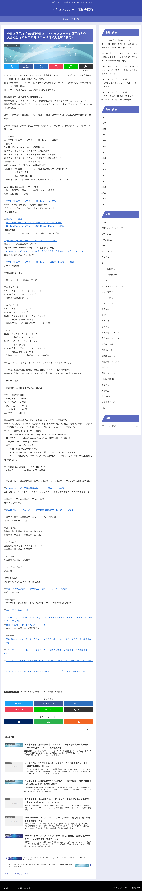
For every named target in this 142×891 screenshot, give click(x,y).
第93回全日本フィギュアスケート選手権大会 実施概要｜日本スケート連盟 (40, 262)
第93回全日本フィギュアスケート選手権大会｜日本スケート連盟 (35, 226)
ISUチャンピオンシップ (112, 228)
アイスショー (107, 257)
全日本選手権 (50, 692)
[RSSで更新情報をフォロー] (78, 721)
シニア (25, 692)
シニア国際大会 (108, 269)
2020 (103, 152)
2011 (103, 204)
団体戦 (104, 315)
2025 (103, 123)
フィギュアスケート (36, 692)
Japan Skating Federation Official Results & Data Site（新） (30, 241)
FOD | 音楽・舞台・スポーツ (19, 610)
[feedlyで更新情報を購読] (48, 721)
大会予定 (105, 391)
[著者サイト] (18, 721)
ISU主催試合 (107, 234)
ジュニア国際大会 (109, 274)
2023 (103, 135)
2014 (103, 187)
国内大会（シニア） (12, 692)
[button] (137, 426)
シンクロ (105, 280)
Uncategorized (107, 251)
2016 (103, 175)
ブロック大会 (107, 298)
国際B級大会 (107, 350)
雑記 (103, 408)
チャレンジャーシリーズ (112, 286)
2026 (103, 117)
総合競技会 (106, 396)
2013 (103, 193)
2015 (103, 181)
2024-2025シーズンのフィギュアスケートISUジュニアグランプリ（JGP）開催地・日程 (45, 671)
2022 (103, 140)
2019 (103, 158)
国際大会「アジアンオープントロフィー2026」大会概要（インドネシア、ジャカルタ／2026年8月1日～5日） (119, 57)
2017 (103, 169)
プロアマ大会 (107, 292)
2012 (103, 199)
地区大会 (105, 385)
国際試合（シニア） (110, 367)
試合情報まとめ (108, 402)
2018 (103, 164)
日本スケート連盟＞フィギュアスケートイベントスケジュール (34, 223)
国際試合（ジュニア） (111, 373)
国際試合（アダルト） (111, 362)
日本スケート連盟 (14, 219)
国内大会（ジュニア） (111, 333)
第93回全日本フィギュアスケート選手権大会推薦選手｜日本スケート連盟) (39, 510)
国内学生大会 (107, 344)
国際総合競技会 (108, 356)
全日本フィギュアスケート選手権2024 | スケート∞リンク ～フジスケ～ (38, 589)
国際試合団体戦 (108, 379)
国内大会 (59, 692)
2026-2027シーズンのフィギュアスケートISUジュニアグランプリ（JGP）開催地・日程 (119, 83)
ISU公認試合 (107, 240)
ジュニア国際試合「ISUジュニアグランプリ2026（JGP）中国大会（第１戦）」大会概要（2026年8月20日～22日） (119, 44)
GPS (103, 222)
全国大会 (105, 309)
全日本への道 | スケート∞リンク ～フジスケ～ (27, 625)
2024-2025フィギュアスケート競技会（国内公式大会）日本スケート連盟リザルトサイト (45, 251)
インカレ (105, 263)
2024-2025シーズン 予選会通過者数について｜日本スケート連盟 (35, 488)
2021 (103, 146)
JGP (103, 245)
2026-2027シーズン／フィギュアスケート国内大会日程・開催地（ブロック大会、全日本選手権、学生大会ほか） (119, 96)
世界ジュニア (107, 303)
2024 (103, 129)
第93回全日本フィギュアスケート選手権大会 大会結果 (31, 201)
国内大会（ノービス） (111, 338)
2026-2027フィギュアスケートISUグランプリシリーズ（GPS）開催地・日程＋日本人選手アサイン (119, 70)
